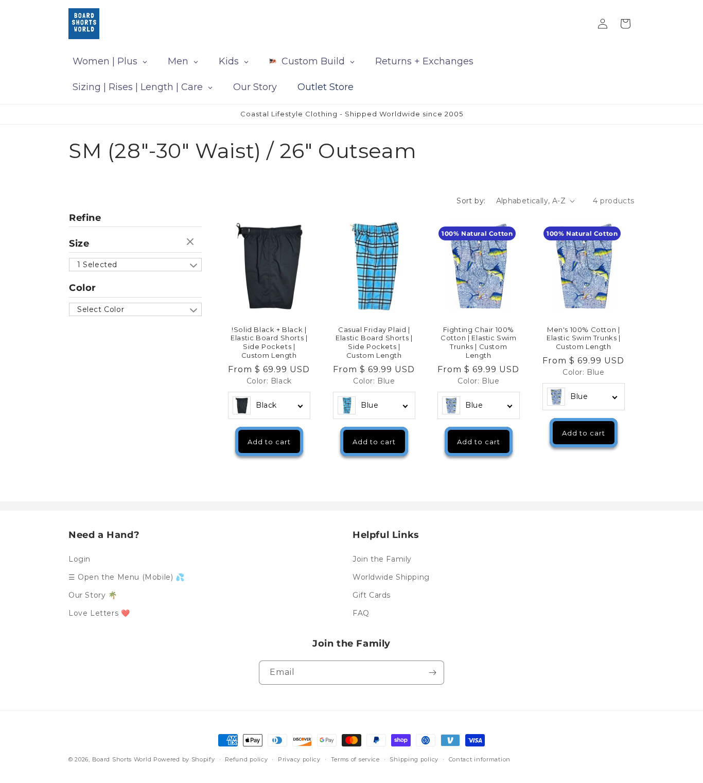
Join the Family (382, 558)
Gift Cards (372, 595)
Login (79, 558)
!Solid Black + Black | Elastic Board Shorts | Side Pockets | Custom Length (269, 342)
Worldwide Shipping (391, 577)
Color (82, 287)
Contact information (480, 758)
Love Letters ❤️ (99, 613)
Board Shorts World (122, 759)
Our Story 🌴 (92, 595)
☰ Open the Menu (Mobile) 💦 (126, 577)
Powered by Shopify (184, 759)
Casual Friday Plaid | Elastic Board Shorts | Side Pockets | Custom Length (374, 342)
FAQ (361, 613)
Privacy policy (299, 758)
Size (79, 243)
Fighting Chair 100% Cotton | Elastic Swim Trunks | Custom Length (479, 342)
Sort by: (470, 200)
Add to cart (269, 441)
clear (191, 242)
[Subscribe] (432, 672)
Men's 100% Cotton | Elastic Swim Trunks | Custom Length (583, 338)
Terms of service (355, 758)
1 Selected (97, 264)
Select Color (100, 309)
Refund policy (246, 758)
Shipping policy (414, 758)
